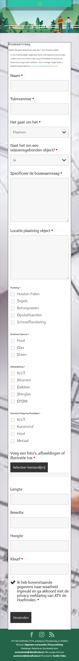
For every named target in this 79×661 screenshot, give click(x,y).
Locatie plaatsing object (31, 230)
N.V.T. (21, 373)
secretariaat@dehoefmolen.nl (44, 66)
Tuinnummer (22, 98)
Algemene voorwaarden (36, 644)
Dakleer (23, 387)
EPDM (22, 401)
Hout (21, 340)
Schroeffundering (31, 322)
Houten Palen (28, 294)
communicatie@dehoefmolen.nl (29, 652)
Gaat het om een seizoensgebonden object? (33, 147)
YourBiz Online (59, 655)
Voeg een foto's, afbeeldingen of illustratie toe (37, 455)
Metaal (23, 440)
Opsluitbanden (29, 315)
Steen (22, 354)
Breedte (16, 512)
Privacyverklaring (55, 644)
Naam (16, 75)
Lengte (16, 489)
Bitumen (24, 380)
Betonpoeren (28, 308)
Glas (20, 347)
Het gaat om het (25, 122)
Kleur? (16, 559)
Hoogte (16, 535)
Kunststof (25, 426)
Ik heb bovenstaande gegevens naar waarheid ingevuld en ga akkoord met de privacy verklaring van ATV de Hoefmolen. (43, 591)
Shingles (24, 394)
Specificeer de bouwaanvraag (36, 173)
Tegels (22, 301)
